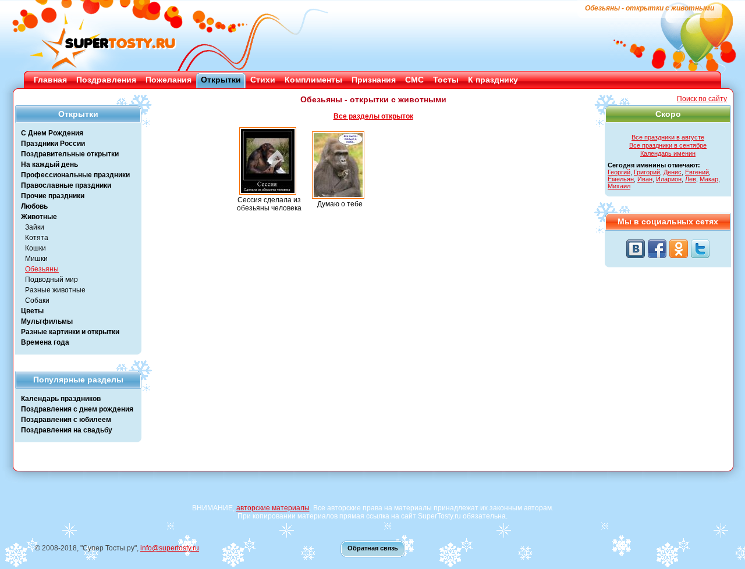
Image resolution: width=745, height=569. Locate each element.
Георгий (619, 172)
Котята (36, 238)
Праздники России (53, 143)
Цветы (32, 311)
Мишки (36, 259)
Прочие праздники (52, 196)
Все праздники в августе (668, 137)
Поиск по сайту (702, 99)
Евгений (697, 172)
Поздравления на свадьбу (66, 430)
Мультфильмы (47, 321)
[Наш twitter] (700, 248)
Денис (673, 172)
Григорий (647, 172)
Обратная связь (372, 548)
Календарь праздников (61, 399)
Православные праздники (66, 185)
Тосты (446, 79)
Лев (690, 179)
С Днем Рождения (52, 133)
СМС (414, 79)
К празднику (493, 79)
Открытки (221, 79)
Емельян (621, 179)
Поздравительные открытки (70, 154)
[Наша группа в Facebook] (657, 248)
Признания (374, 79)
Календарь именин (668, 153)
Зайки (34, 227)
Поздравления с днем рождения (77, 409)
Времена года (45, 342)
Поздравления (106, 79)
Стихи (262, 79)
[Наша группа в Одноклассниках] (678, 248)
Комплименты (313, 79)
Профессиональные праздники (75, 175)
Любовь (34, 206)
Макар (709, 179)
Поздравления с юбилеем (66, 420)
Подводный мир (51, 279)
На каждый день (49, 164)
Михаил (619, 185)
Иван (644, 179)
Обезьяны (42, 269)
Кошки (35, 248)
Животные (39, 217)
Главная (50, 79)
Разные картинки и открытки (70, 332)
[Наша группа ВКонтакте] (635, 248)
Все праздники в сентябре (668, 145)
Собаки (37, 300)
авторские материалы (273, 508)
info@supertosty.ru (169, 548)
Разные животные (55, 290)
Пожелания (168, 79)
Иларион (669, 179)
